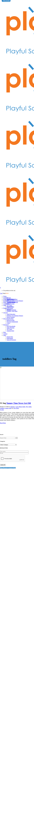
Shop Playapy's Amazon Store (8, 468)
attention (12, 406)
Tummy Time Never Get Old (18, 403)
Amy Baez (16, 408)
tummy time (8, 408)
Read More (3, 423)
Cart (1, 293)
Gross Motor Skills (20, 406)
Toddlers (2, 408)
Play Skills (28, 406)
